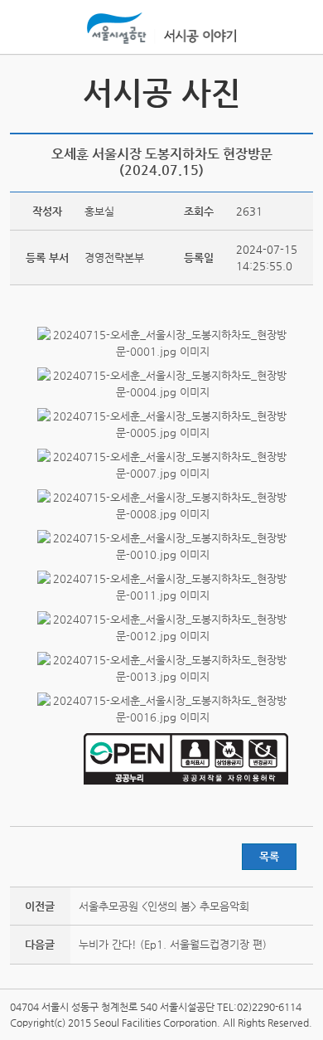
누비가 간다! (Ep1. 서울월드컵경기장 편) (173, 944)
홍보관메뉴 (296, 28)
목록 (269, 856)
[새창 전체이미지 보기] (162, 351)
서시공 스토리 (298, 92)
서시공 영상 (25, 92)
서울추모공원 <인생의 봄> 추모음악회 (164, 906)
